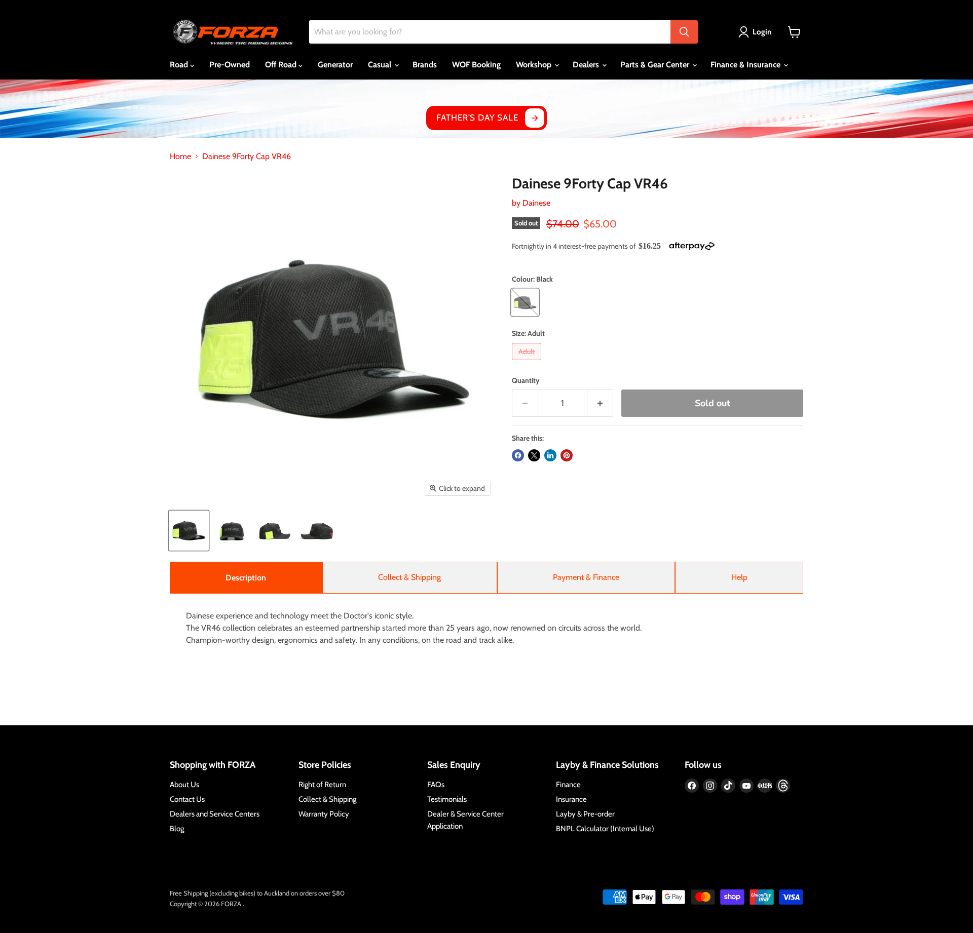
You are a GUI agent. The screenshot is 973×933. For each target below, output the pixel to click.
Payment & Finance (586, 577)
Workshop (534, 64)
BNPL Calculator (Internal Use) (605, 828)
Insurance (571, 799)
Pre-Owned (229, 64)
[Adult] (528, 362)
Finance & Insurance (746, 64)
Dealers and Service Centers (214, 814)
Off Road (281, 64)
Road (180, 64)
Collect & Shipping (409, 577)
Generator (335, 64)
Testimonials (447, 799)
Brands (425, 64)
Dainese (536, 203)
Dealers (587, 64)
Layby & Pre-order (585, 814)
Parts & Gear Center (655, 64)
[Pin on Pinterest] (566, 455)
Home (180, 156)
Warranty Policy (323, 814)
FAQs (435, 784)
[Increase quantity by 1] (600, 403)
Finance (568, 784)
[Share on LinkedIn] (550, 455)
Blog (177, 828)
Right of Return (322, 784)
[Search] (684, 32)
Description (246, 577)
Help (739, 577)
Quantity (526, 380)
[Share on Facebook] (518, 455)
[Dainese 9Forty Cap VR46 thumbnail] (189, 531)
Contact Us (187, 799)
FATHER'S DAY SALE (477, 117)
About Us (184, 784)
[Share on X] (534, 455)
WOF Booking (476, 64)
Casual (380, 64)
